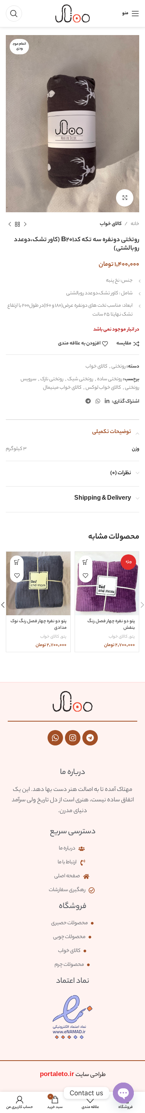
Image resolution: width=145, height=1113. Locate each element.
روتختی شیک (80, 379)
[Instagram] (72, 737)
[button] (85, 562)
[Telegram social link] (88, 402)
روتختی (118, 367)
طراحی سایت (73, 1075)
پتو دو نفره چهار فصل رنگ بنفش (111, 625)
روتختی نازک (51, 379)
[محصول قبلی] (25, 224)
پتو (132, 637)
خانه (135, 224)
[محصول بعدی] (10, 224)
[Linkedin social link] (107, 402)
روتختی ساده (109, 379)
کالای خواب (110, 224)
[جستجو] (14, 13)
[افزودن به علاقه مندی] (85, 576)
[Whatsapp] (55, 737)
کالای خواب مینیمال (62, 388)
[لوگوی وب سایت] (72, 13)
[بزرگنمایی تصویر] (124, 197)
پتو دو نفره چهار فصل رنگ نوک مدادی (38, 625)
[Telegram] (90, 737)
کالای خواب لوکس (103, 388)
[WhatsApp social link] (97, 402)
